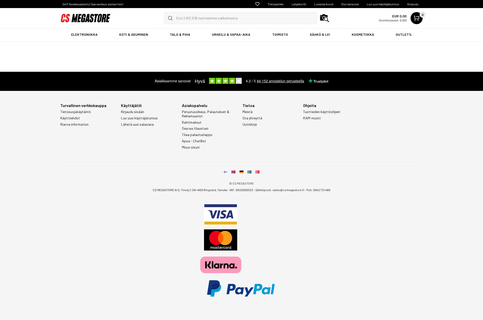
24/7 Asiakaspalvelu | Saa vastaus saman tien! (93, 4)
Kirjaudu (413, 4)
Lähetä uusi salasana (137, 124)
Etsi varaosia (350, 4)
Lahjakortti (299, 4)
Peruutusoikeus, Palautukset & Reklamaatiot (205, 114)
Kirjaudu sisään (132, 112)
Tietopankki (276, 4)
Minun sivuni (190, 147)
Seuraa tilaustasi (195, 128)
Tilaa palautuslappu (197, 135)
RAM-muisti (312, 118)
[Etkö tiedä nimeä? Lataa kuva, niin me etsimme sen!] (324, 18)
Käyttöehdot (70, 118)
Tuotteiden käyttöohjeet (321, 112)
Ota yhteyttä (252, 118)
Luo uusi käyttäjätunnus (383, 4)
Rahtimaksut (192, 122)
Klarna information (74, 124)
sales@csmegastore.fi (288, 190)
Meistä (248, 112)
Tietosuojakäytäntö (75, 112)
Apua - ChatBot (194, 141)
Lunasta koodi (323, 4)
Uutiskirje (250, 124)
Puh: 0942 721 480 (318, 190)
